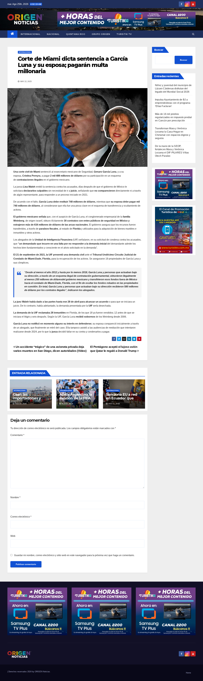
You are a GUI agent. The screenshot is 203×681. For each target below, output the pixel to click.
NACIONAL (53, 34)
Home (188, 673)
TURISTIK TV (124, 34)
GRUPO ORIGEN (101, 34)
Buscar (158, 49)
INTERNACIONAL (30, 34)
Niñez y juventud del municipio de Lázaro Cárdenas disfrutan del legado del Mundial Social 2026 (173, 88)
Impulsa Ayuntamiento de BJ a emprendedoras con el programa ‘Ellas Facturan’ (172, 102)
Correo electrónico (20, 516)
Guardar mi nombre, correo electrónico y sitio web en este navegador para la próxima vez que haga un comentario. (74, 555)
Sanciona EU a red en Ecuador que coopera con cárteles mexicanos (123, 400)
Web (12, 536)
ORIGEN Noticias (42, 671)
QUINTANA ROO (75, 34)
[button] (193, 34)
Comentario (17, 435)
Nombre (15, 497)
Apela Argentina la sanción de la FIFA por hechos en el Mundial (75, 400)
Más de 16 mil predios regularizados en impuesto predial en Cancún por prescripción (173, 117)
